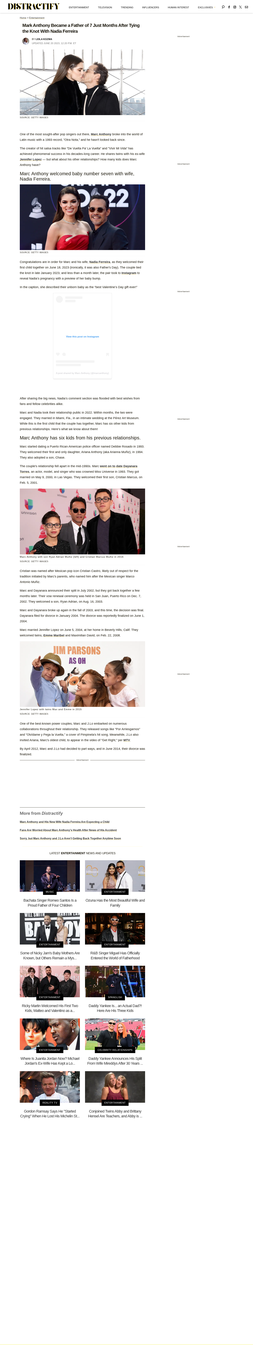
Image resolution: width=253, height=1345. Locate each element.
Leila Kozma (44, 39)
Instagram (129, 273)
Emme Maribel (53, 635)
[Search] (223, 6)
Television (105, 7)
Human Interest (178, 7)
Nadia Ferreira (99, 262)
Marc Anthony (101, 134)
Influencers (150, 7)
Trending (127, 7)
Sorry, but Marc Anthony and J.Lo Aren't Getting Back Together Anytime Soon (70, 838)
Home (23, 17)
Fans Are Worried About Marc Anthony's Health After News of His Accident (68, 830)
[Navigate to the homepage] (34, 6)
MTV (126, 740)
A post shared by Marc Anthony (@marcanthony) (82, 373)
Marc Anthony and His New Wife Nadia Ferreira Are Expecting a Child (64, 821)
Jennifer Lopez (31, 159)
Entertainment (79, 7)
